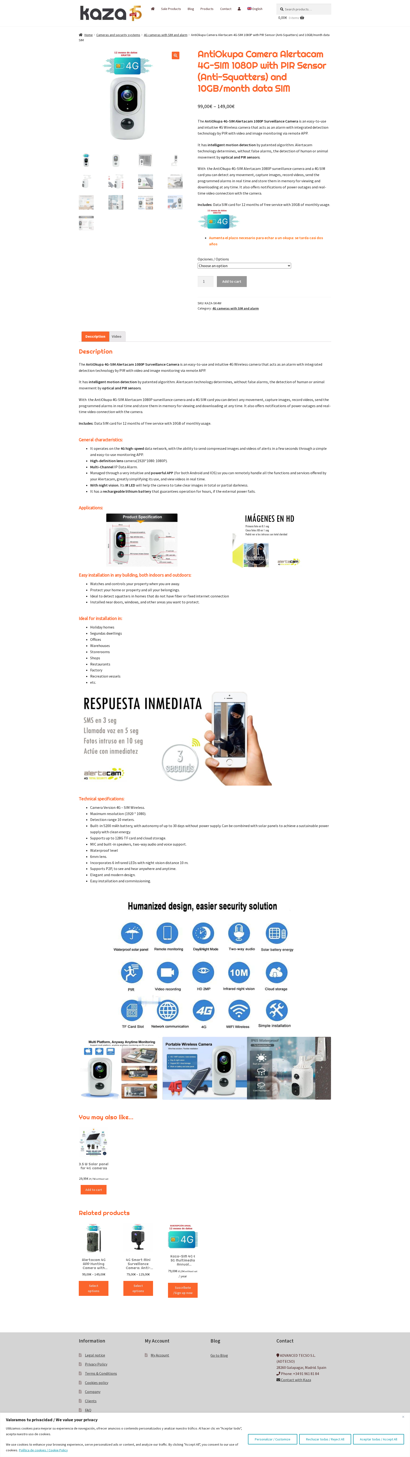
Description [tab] (95, 336)
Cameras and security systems (118, 35)
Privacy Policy (96, 1364)
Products (207, 9)
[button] (175, 55)
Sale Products (171, 9)
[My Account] (239, 9)
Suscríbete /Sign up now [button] (182, 1290)
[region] (205, 1435)
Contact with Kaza (295, 1379)
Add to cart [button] (93, 1190)
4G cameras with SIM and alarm (165, 35)
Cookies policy (96, 1382)
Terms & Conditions (101, 1373)
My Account (160, 1355)
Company (92, 1391)
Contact (225, 9)
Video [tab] (116, 336)
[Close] (405, 1417)
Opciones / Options (213, 259)
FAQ (88, 1409)
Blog (191, 9)
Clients (91, 1400)
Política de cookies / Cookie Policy (43, 1450)
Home (88, 35)
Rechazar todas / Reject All (325, 1439)
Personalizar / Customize (272, 1439)
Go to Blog (219, 1355)
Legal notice (95, 1355)
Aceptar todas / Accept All (378, 1439)
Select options (93, 1288)
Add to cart (231, 281)
